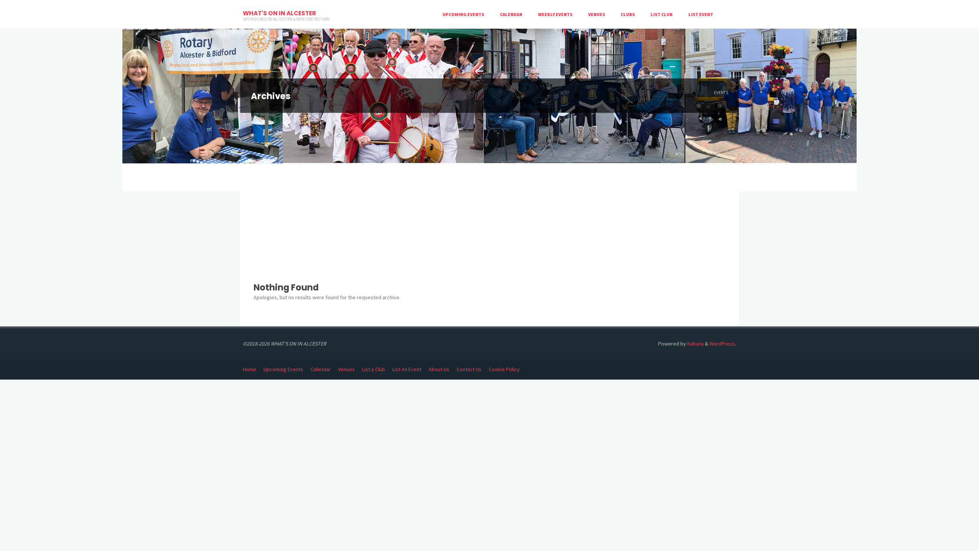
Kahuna (695, 343)
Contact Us (469, 369)
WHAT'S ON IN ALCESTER (279, 13)
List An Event (406, 369)
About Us (439, 369)
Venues (346, 369)
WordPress (722, 343)
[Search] (728, 14)
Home (249, 369)
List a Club (373, 369)
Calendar (321, 369)
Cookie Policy (504, 369)
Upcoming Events (283, 369)
